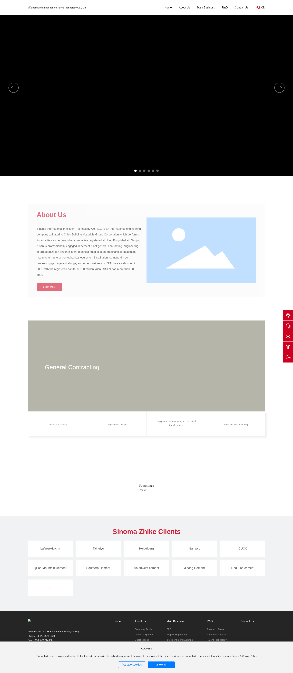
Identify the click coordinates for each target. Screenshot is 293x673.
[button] (135, 171)
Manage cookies (132, 664)
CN (262, 7)
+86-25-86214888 (45, 636)
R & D (225, 301)
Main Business (67, 301)
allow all (161, 664)
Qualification (146, 305)
